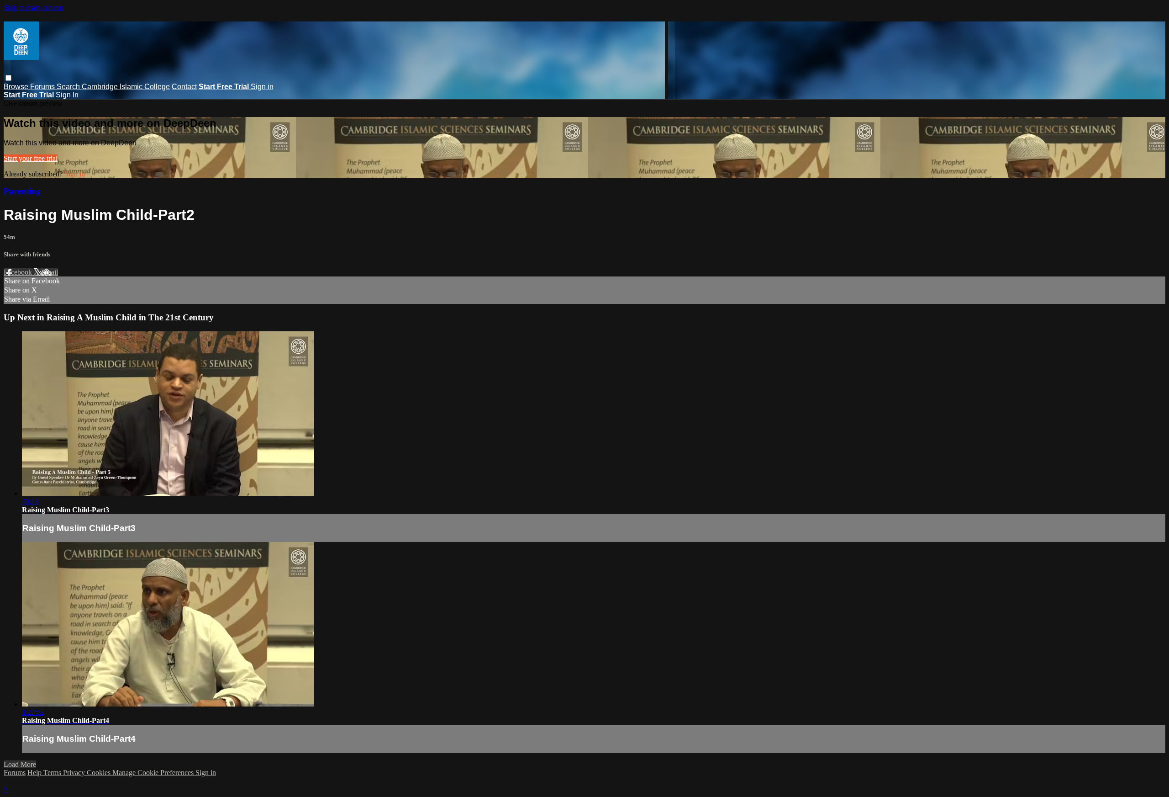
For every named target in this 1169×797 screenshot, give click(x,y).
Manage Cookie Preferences (153, 772)
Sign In (67, 95)
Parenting (22, 191)
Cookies (99, 772)
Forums (43, 86)
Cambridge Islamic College (126, 86)
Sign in (262, 86)
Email (49, 272)
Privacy (75, 772)
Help (35, 772)
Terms (53, 772)
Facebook (19, 272)
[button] (8, 78)
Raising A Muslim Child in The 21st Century (130, 317)
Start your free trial (31, 158)
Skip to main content (33, 7)
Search (69, 86)
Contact (184, 86)
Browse (17, 86)
